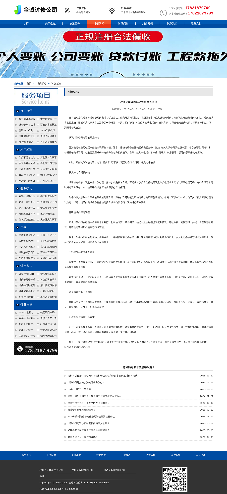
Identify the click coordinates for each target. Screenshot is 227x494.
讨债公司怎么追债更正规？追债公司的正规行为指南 (94, 396)
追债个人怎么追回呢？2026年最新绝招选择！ (46, 319)
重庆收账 (175, 455)
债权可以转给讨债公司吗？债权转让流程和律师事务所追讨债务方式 (102, 375)
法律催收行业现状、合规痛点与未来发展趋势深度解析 (24, 137)
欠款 (23, 227)
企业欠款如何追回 (46, 242)
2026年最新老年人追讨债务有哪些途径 (24, 313)
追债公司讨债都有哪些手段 (24, 286)
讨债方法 (56, 83)
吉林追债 (200, 455)
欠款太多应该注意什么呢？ (24, 259)
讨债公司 (94, 117)
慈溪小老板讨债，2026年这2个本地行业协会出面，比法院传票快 (24, 331)
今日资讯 (26, 111)
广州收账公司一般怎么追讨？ (46, 182)
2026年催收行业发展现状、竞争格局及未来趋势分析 (45, 131)
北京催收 (126, 455)
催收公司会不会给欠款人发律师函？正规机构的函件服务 (24, 319)
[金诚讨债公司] (37, 15)
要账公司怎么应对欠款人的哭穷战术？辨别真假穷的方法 (24, 203)
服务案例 (147, 23)
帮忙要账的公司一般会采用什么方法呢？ (46, 275)
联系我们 (172, 23)
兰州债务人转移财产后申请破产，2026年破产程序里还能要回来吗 (24, 337)
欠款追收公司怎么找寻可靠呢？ (24, 236)
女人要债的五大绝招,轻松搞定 (46, 209)
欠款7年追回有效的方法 (24, 275)
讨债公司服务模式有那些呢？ (24, 280)
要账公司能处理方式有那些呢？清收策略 (24, 197)
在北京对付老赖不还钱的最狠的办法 (46, 164)
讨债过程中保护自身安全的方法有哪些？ (89, 403)
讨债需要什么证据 (24, 292)
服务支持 (196, 23)
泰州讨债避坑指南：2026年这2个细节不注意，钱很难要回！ (46, 298)
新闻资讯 (26, 455)
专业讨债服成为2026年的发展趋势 (46, 143)
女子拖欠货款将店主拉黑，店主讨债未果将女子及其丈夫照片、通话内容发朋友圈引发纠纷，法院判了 (24, 120)
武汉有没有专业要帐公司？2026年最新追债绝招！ (46, 176)
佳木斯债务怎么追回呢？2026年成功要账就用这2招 (24, 220)
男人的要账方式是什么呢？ (24, 209)
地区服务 (74, 23)
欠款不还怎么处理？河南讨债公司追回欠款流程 (24, 158)
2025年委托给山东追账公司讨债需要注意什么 (91, 416)
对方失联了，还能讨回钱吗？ (83, 437)
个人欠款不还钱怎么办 (24, 247)
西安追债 (101, 455)
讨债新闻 (99, 23)
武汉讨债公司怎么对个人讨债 (24, 176)
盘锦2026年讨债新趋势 (23, 131)
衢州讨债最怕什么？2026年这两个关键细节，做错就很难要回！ (24, 298)
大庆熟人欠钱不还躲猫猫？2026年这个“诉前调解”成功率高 (46, 220)
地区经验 (26, 149)
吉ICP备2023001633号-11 (54, 489)
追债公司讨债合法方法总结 (46, 137)
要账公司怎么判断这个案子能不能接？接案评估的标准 (46, 203)
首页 (26, 23)
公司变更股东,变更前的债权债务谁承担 (24, 325)
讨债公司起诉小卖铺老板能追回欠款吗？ (89, 423)
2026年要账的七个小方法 (45, 214)
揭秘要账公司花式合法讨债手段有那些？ (89, 430)
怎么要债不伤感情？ (46, 286)
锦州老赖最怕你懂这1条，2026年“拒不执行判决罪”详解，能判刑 (46, 337)
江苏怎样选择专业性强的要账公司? (24, 170)
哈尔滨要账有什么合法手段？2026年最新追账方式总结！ (24, 214)
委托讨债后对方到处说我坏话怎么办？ (46, 197)
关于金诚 (50, 23)
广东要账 (151, 455)
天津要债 (76, 455)
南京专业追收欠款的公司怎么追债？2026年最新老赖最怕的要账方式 (24, 182)
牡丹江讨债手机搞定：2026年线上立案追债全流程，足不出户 (46, 325)
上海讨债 (51, 455)
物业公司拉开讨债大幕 (79, 389)
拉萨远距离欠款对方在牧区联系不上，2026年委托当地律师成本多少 (46, 331)
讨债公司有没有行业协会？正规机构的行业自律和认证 (46, 280)
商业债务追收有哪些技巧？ (82, 410)
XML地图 (73, 489)
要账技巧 (26, 188)
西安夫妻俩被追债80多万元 (46, 125)
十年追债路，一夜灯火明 (46, 120)
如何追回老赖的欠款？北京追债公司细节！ (24, 242)
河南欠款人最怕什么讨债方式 (46, 170)
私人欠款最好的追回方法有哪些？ (46, 247)
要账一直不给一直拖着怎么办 (46, 253)
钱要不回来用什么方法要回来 (46, 292)
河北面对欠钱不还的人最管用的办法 (46, 158)
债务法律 (26, 304)
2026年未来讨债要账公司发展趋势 (24, 143)
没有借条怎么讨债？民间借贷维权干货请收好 (24, 125)
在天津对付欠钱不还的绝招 (24, 164)
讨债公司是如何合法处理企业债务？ (86, 382)
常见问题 (123, 23)
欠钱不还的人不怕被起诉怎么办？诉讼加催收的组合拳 (46, 259)
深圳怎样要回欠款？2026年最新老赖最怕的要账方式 (24, 253)
